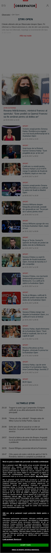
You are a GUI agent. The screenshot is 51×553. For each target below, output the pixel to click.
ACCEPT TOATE (25, 545)
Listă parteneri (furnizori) (12, 539)
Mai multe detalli (42, 476)
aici (20, 496)
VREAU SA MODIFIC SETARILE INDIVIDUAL (25, 549)
